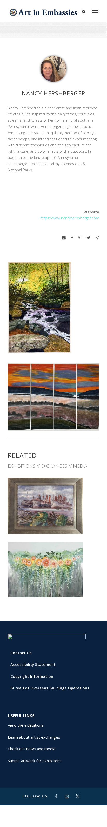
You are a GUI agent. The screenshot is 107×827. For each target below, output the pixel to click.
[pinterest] (79, 237)
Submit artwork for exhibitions (35, 760)
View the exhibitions (26, 725)
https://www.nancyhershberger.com (69, 218)
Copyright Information (31, 676)
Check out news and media (31, 748)
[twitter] (88, 237)
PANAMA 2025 (53, 522)
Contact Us (21, 652)
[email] (64, 237)
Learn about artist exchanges (34, 737)
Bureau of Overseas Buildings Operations (49, 688)
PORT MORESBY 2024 (53, 586)
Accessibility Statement (33, 664)
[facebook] (72, 237)
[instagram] (97, 237)
